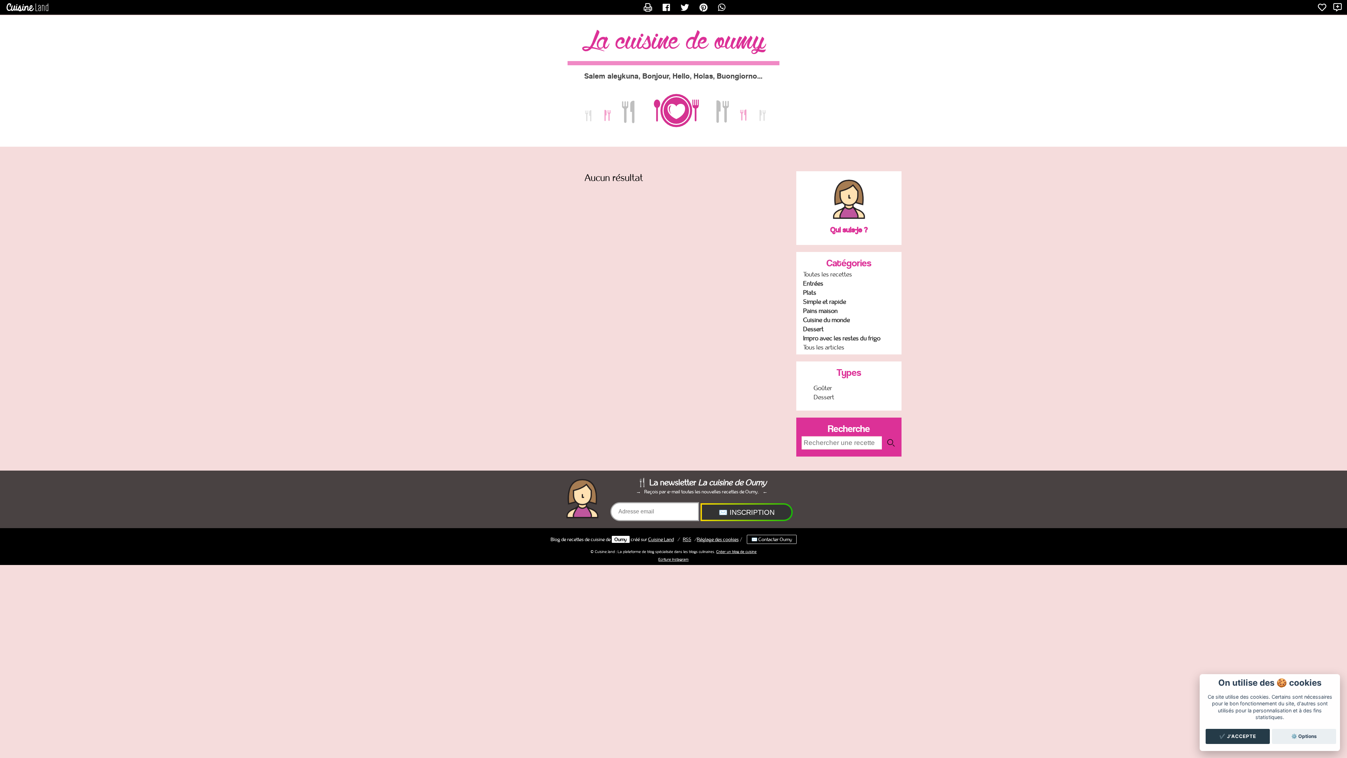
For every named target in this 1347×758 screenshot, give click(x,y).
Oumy (621, 539)
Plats (809, 292)
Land (661, 539)
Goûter (823, 388)
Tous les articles (823, 347)
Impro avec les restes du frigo (841, 338)
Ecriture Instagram (673, 559)
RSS (687, 539)
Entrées (813, 283)
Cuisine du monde (826, 320)
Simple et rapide (824, 301)
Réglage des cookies (718, 539)
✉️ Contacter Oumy (771, 539)
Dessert (813, 329)
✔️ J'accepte (1237, 736)
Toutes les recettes (827, 274)
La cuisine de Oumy (673, 41)
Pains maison (820, 310)
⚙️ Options (1304, 736)
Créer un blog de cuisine (736, 552)
